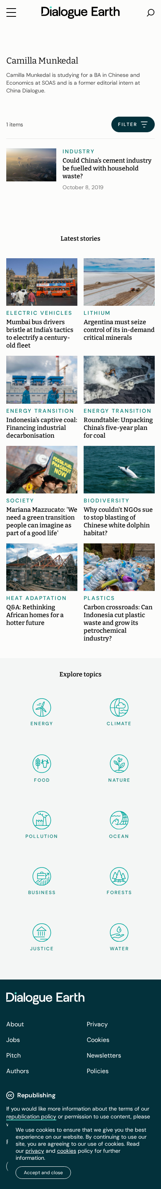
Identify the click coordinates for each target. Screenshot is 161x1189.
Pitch (13, 1055)
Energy (41, 723)
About (15, 1024)
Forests (119, 892)
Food (42, 780)
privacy (34, 1150)
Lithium (97, 312)
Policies (98, 1071)
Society (20, 500)
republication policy (31, 1116)
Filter (127, 124)
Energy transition (40, 410)
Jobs (13, 1040)
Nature (119, 780)
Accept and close (43, 1172)
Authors (17, 1071)
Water (119, 949)
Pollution (41, 836)
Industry (79, 151)
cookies (66, 1150)
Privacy (97, 1024)
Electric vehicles (39, 312)
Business (42, 892)
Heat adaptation (36, 598)
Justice (42, 949)
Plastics (99, 598)
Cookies (98, 1040)
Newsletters (104, 1055)
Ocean (119, 836)
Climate (119, 723)
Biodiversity (107, 500)
